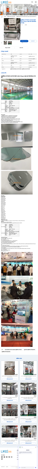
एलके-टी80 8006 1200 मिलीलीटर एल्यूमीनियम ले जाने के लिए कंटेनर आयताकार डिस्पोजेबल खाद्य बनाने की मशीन (9, 419)
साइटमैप (7, 466)
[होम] (6, 452)
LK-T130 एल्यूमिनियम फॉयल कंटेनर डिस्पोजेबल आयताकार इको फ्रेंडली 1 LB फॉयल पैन (28, 376)
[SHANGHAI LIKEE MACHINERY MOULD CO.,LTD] (6, 2)
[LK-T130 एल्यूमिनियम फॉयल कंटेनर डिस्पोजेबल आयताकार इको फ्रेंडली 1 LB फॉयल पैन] (28, 368)
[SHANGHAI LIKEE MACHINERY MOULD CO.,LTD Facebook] (4, 457)
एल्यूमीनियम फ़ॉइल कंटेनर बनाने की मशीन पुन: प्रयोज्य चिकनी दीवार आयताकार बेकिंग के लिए (9, 376)
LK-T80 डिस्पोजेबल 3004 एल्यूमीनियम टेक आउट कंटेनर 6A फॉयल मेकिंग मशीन (9, 398)
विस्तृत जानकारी (7, 47)
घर (2, 16)
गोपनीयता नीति (2, 466)
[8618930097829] (11, 457)
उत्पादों (5, 16)
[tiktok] (9, 457)
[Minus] (35, 447)
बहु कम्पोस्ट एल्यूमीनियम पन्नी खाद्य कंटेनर (29, 349)
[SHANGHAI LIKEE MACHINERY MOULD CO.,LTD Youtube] (7, 457)
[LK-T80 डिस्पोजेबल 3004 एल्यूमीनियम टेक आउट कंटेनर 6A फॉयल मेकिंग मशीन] (10, 389)
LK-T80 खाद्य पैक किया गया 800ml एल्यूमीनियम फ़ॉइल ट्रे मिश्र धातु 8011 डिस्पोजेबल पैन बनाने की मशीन (9, 441)
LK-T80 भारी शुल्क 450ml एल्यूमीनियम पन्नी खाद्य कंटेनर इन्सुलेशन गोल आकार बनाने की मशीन (28, 441)
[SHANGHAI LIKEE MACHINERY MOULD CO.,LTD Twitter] (2, 457)
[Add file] (19, 468)
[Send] (35, 468)
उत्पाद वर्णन (21, 47)
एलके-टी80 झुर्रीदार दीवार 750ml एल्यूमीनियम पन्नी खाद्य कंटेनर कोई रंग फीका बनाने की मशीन (28, 419)
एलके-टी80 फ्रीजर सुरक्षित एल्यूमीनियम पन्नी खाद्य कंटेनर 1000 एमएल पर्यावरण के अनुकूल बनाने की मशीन (28, 398)
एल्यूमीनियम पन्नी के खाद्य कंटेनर (6, 351)
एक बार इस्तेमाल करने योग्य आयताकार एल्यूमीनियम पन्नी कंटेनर (13, 349)
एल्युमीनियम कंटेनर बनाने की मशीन (11, 16)
